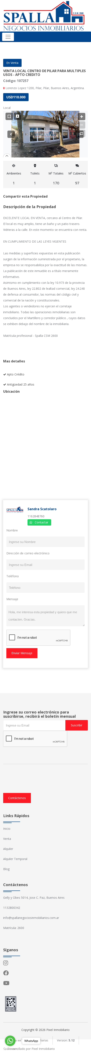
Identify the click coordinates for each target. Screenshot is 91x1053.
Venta (7, 839)
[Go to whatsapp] (10, 1041)
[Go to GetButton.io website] (10, 1049)
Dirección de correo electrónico (28, 553)
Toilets (35, 178)
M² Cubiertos (77, 178)
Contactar (41, 522)
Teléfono (12, 576)
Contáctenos (17, 798)
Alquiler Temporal (15, 859)
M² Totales (55, 178)
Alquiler (8, 849)
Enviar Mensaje (21, 653)
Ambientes (14, 178)
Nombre (12, 530)
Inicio (6, 829)
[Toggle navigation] (8, 37)
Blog (6, 869)
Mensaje (12, 599)
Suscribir (76, 725)
